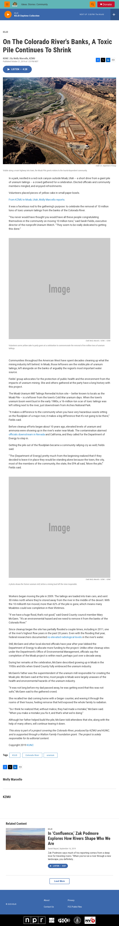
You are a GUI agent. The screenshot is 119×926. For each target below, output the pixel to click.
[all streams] (114, 14)
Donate (107, 4)
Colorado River (32, 755)
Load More (59, 881)
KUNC (30, 745)
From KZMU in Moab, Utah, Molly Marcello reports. (37, 199)
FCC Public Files (75, 907)
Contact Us (49, 907)
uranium (50, 755)
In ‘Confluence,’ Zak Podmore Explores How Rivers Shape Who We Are (79, 838)
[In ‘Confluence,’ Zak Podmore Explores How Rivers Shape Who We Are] (25, 839)
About (46, 900)
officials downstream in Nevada (27, 434)
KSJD (5, 31)
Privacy (71, 900)
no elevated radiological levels (64, 637)
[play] (8, 14)
